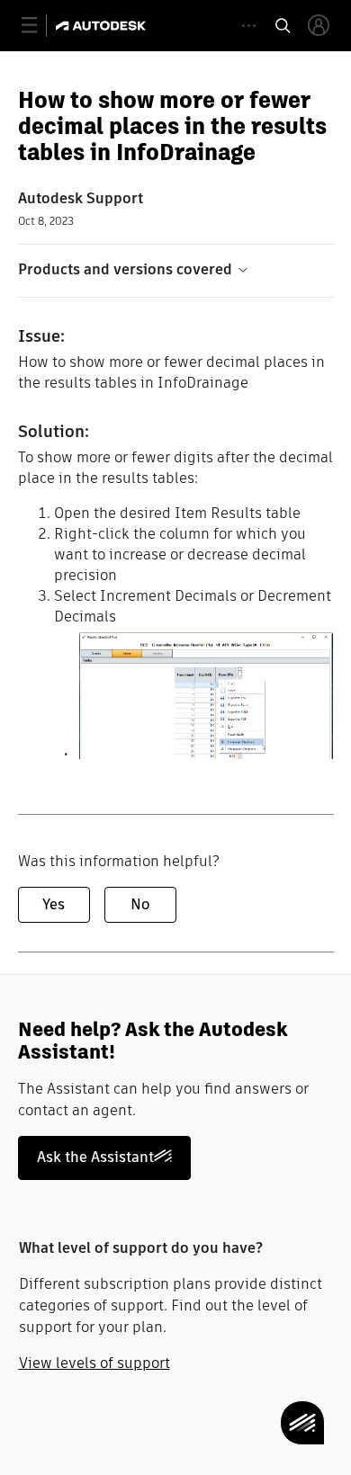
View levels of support (94, 1363)
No (139, 904)
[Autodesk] (103, 25)
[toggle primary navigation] (39, 25)
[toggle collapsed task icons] (249, 25)
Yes (53, 904)
